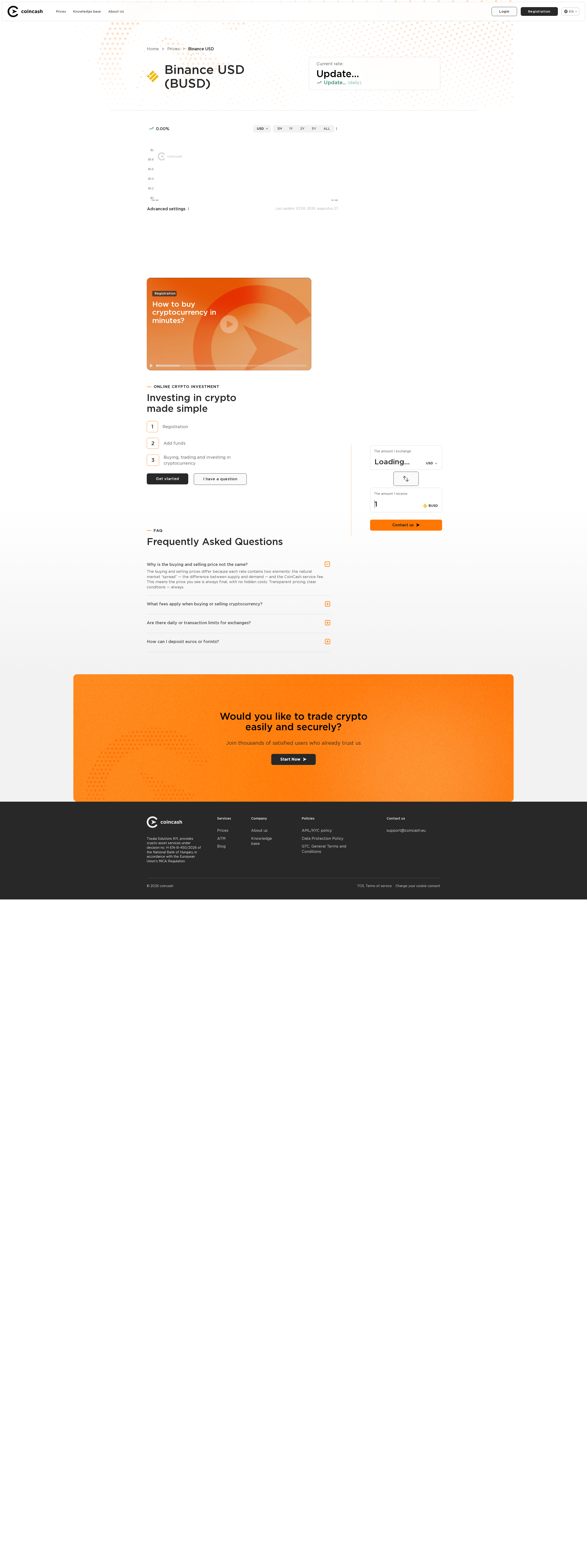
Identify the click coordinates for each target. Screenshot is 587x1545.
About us (259, 830)
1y (291, 128)
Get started (167, 479)
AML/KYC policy (317, 830)
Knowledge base (87, 11)
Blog (221, 846)
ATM (221, 838)
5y (314, 128)
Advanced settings (166, 208)
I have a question (220, 479)
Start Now (290, 759)
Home (153, 48)
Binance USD (201, 48)
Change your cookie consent (418, 886)
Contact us (403, 644)
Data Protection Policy (322, 838)
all (327, 128)
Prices (61, 11)
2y (302, 128)
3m (279, 128)
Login (504, 11)
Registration (539, 11)
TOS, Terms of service (374, 886)
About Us (116, 11)
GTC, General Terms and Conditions (324, 849)
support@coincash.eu (406, 830)
